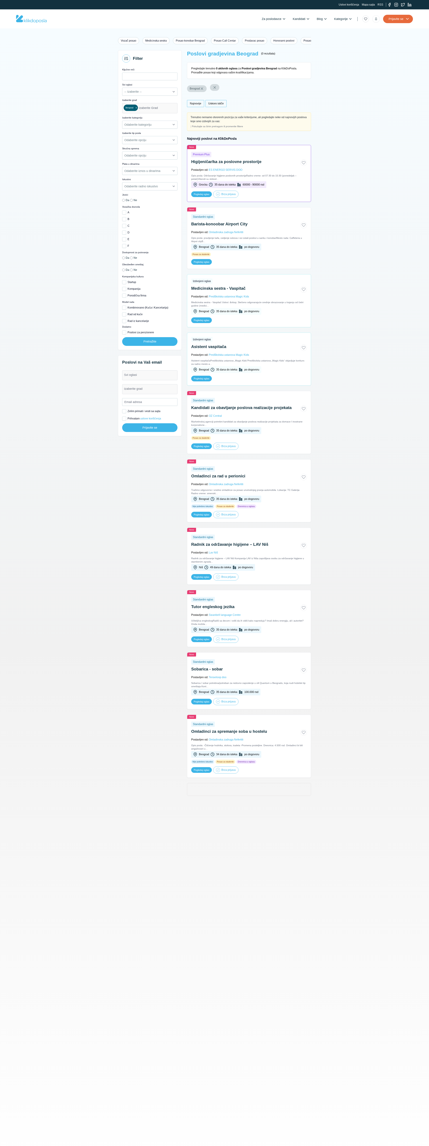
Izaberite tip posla (131, 133)
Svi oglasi (127, 84)
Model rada (128, 302)
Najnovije (195, 103)
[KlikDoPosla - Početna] (31, 19)
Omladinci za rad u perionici (218, 476)
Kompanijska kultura (133, 276)
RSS (380, 4)
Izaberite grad (129, 100)
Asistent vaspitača (208, 346)
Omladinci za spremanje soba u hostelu (229, 731)
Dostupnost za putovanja (135, 252)
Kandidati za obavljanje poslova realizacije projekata (241, 407)
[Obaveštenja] (376, 19)
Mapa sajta (368, 4)
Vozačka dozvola (131, 206)
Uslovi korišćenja (349, 4)
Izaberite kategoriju (132, 117)
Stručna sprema (130, 148)
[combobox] (149, 108)
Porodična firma (137, 295)
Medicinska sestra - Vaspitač (218, 288)
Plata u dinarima (130, 164)
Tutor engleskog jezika (212, 606)
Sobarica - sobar (207, 669)
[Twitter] (403, 5)
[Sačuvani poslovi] (365, 19)
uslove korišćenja (150, 418)
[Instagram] (396, 5)
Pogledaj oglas (201, 194)
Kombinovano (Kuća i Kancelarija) (148, 307)
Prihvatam (144, 418)
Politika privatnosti (126, 1141)
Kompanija (134, 288)
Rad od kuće (135, 314)
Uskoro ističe (216, 103)
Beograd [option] (128, 108)
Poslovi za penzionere (141, 332)
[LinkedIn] (410, 5)
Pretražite (149, 341)
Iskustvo (126, 179)
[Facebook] (389, 5)
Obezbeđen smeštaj (132, 264)
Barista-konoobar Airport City (219, 224)
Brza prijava (228, 194)
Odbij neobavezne (303, 1137)
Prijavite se (396, 19)
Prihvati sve (281, 1137)
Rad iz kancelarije (138, 321)
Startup (132, 282)
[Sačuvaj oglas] (303, 163)
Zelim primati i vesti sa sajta (144, 411)
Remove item (136, 108)
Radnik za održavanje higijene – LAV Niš (229, 544)
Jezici (125, 194)
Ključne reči (128, 69)
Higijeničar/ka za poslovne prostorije (226, 161)
